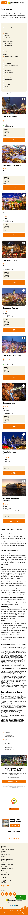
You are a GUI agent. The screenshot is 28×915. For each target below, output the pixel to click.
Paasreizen (7, 89)
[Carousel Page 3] (13, 208)
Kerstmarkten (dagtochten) (11, 56)
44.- (13, 330)
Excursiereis (7, 86)
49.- (13, 473)
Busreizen (3, 847)
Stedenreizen (8, 63)
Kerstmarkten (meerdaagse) (11, 65)
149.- (13, 521)
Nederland (7, 38)
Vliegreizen (3, 851)
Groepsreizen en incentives (7, 849)
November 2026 (8, 43)
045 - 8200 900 (5, 885)
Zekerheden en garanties (7, 868)
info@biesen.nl (5, 886)
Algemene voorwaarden (7, 864)
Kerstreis (7, 75)
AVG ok (2, 870)
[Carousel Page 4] (14, 208)
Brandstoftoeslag (5, 874)
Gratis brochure (15, 825)
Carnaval (7, 61)
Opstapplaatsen (5, 862)
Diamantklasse (8, 79)
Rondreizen (7, 82)
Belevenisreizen (8, 77)
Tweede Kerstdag (9, 72)
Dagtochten (7, 58)
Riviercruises (8, 68)
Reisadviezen (4, 866)
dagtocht (7, 51)
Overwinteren (8, 70)
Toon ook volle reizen (10, 27)
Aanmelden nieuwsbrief (14, 781)
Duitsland (7, 35)
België (6, 33)
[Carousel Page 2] (13, 303)
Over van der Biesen (6, 854)
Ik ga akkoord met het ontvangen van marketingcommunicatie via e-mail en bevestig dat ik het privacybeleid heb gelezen (14, 786)
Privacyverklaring (19, 913)
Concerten (7, 84)
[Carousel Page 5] (15, 447)
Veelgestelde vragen (6, 860)
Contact (3, 856)
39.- (13, 140)
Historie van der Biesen (6, 858)
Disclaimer (6, 913)
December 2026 (8, 45)
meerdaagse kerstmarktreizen (16, 721)
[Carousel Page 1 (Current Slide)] (12, 447)
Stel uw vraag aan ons (14, 838)
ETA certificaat (4, 872)
